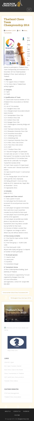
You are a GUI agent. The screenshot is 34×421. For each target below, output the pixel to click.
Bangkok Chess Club (23, 419)
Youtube (17, 415)
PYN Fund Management (11, 393)
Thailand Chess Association (12, 397)
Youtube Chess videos (11, 381)
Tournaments (8, 33)
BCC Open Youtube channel (12, 366)
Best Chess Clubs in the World (13, 370)
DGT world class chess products (14, 377)
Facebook (26, 411)
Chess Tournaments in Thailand (14, 373)
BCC (19, 30)
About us (7, 411)
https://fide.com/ (13, 350)
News (25, 30)
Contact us (16, 411)
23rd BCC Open (9, 362)
